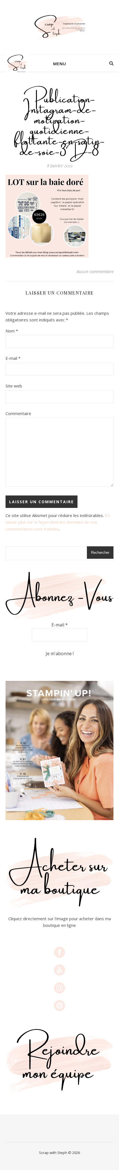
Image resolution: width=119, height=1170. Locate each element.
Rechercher (100, 552)
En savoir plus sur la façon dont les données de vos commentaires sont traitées (58, 522)
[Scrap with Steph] (59, 27)
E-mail (13, 358)
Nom (12, 331)
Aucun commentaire (95, 271)
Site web (14, 386)
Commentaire (18, 413)
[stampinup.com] (59, 750)
